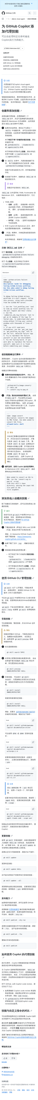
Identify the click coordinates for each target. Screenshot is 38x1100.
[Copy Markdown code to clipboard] (33, 272)
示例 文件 (12, 248)
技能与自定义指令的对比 (16, 1010)
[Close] (32, 3)
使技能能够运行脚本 (11, 354)
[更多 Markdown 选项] (22, 48)
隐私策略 (4, 1062)
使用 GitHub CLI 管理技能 (17, 578)
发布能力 (6, 898)
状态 (28, 1090)
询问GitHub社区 (9, 1072)
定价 (32, 1090)
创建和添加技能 (10, 110)
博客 (10, 1092)
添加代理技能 (31, 19)
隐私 (23, 1090)
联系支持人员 (8, 1075)
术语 (18, 1090)
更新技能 (6, 836)
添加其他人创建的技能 (14, 498)
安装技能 (6, 619)
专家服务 (5, 1092)
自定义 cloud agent (18, 19)
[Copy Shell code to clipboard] (33, 720)
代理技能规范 (14, 909)
